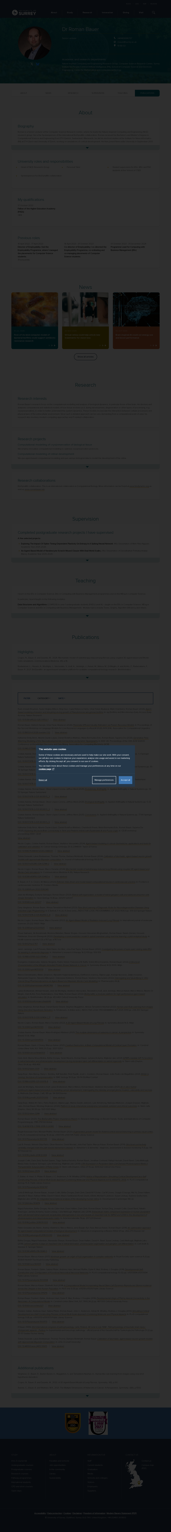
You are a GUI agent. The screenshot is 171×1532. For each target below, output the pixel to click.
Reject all (43, 780)
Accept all (125, 780)
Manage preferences (104, 780)
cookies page (45, 769)
